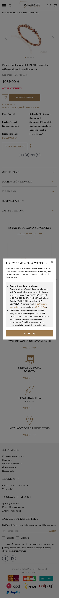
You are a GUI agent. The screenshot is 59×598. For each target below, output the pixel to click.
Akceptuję (29, 333)
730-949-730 (40, 307)
